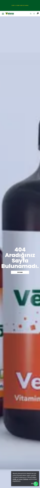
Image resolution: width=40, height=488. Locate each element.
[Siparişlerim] (34, 13)
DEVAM (20, 272)
